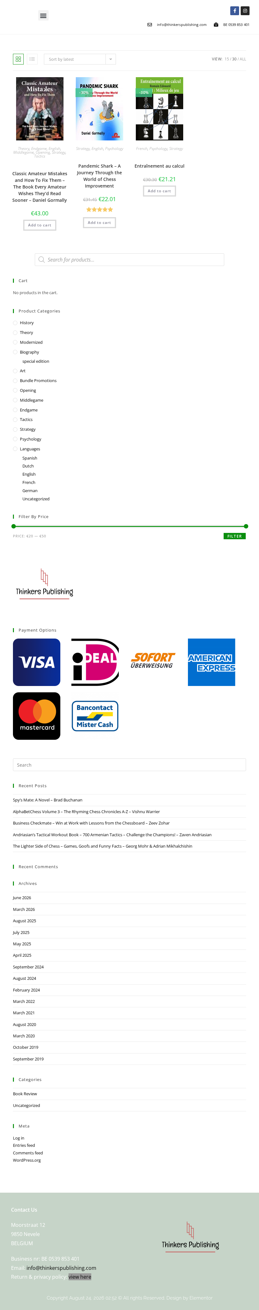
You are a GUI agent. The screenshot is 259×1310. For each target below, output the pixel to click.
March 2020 (24, 1036)
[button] (43, 15)
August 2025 (24, 921)
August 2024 (24, 978)
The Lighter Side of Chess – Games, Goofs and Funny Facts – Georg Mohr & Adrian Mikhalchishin (102, 846)
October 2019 (25, 1047)
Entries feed (24, 1145)
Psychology (114, 148)
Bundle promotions (38, 380)
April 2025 (22, 955)
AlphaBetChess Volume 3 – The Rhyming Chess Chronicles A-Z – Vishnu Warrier (86, 811)
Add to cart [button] (39, 225)
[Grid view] (18, 59)
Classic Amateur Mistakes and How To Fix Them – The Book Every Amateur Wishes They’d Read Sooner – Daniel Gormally (39, 186)
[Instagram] (245, 10)
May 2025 (22, 944)
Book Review (25, 1094)
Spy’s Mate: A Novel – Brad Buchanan (47, 800)
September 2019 (28, 1059)
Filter (234, 536)
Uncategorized (36, 499)
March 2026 (24, 909)
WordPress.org (27, 1160)
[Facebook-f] (234, 10)
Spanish (29, 458)
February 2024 (26, 990)
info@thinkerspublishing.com (61, 1267)
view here (80, 1276)
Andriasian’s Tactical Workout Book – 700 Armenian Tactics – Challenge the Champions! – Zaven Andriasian (112, 834)
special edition (35, 361)
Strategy (58, 152)
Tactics (39, 156)
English (54, 148)
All (243, 59)
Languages (30, 449)
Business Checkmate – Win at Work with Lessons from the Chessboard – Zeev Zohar (91, 823)
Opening (43, 152)
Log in (18, 1138)
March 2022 (24, 1001)
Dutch (28, 466)
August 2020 (24, 1024)
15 (227, 59)
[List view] (32, 59)
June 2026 (22, 897)
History (27, 322)
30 (234, 59)
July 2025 (21, 932)
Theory (23, 148)
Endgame (39, 148)
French (142, 148)
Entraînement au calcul (159, 166)
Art (23, 371)
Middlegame (23, 152)
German (30, 490)
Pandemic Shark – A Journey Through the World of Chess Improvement (99, 176)
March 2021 (24, 1013)
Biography (29, 352)
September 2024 (28, 967)
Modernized (31, 342)
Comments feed (28, 1153)
